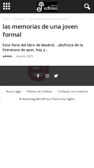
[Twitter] (56, 76)
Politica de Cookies (39, 91)
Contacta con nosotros (73, 91)
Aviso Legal (13, 91)
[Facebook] (38, 76)
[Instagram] (47, 76)
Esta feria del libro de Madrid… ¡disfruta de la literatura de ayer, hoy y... (43, 47)
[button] (86, 6)
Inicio (6, 19)
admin (7, 56)
